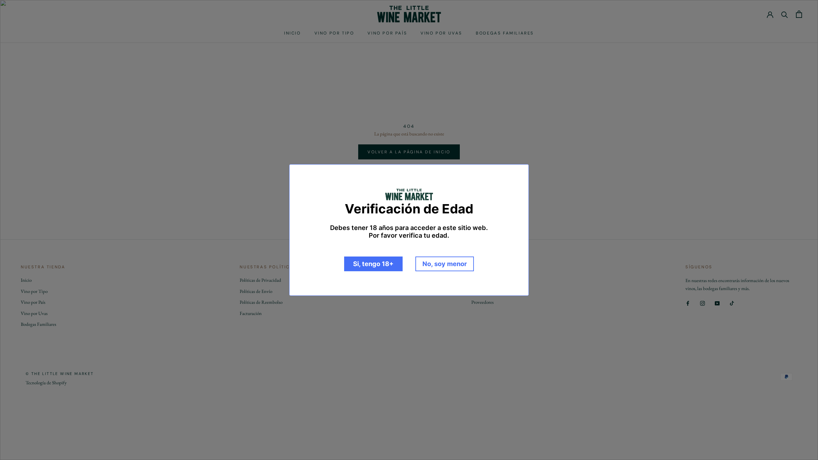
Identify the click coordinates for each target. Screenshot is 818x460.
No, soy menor (444, 264)
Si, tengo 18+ (373, 264)
